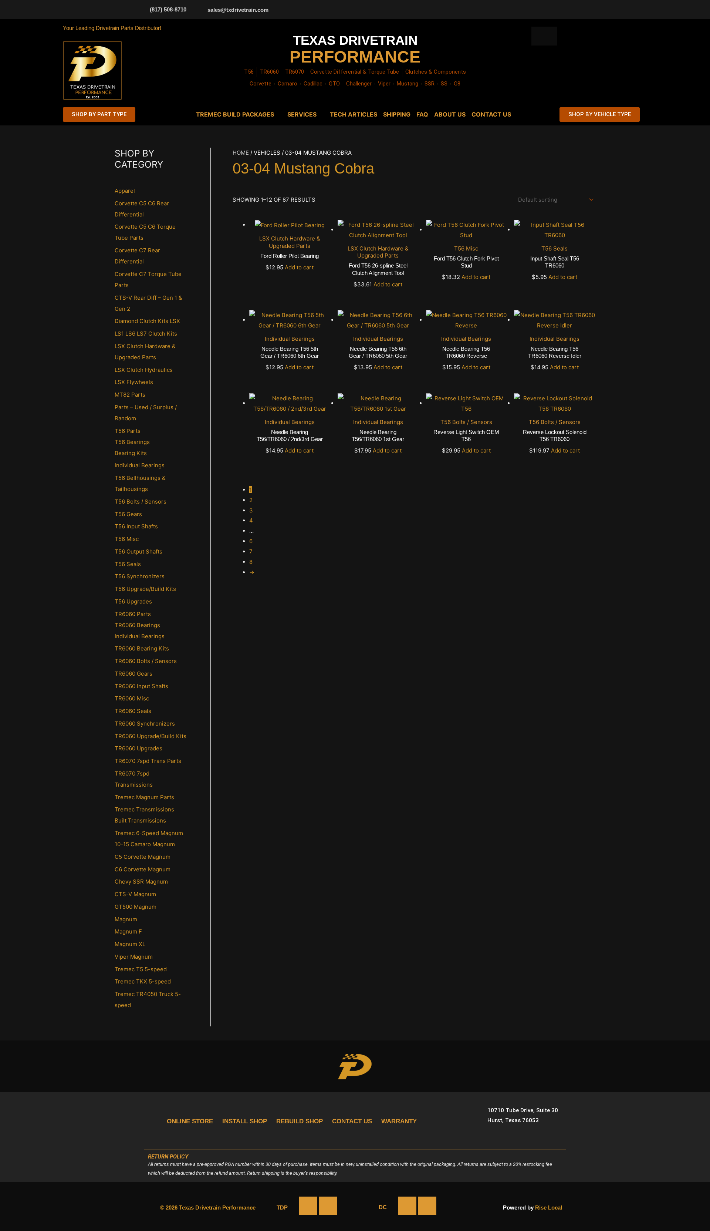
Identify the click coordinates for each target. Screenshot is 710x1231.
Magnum (126, 919)
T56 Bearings (132, 441)
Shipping (396, 114)
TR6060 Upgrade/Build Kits (150, 736)
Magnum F (128, 931)
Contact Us (491, 114)
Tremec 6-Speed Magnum (149, 833)
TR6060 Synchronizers (145, 723)
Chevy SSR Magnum (141, 881)
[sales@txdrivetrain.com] (198, 10)
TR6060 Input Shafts (141, 686)
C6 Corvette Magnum (142, 869)
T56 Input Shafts (136, 526)
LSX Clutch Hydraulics (144, 369)
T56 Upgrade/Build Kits (145, 588)
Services (302, 114)
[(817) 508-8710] (140, 9)
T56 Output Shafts (138, 551)
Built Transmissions (140, 820)
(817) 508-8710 (168, 9)
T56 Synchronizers (140, 576)
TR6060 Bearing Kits (142, 648)
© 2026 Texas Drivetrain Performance (208, 1207)
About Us (450, 114)
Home (241, 152)
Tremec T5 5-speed (141, 969)
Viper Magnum (134, 956)
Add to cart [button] (299, 267)
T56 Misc (127, 538)
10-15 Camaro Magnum (145, 844)
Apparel (125, 190)
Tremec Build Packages (235, 114)
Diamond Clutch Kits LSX (147, 320)
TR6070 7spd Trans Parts (148, 760)
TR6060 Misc (132, 698)
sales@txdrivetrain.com (237, 10)
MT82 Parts (130, 394)
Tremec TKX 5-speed (143, 981)
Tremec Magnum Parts (144, 797)
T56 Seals (128, 564)
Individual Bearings (140, 465)
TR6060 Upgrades (138, 748)
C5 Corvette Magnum (142, 856)
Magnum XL (130, 944)
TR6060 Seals (133, 710)
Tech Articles (353, 114)
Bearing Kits (131, 453)
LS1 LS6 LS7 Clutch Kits (146, 333)
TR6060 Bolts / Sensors (146, 661)
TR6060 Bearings (137, 625)
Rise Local (548, 1207)
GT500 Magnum (135, 906)
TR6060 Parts (133, 614)
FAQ (422, 114)
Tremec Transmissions (144, 809)
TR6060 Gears (133, 673)
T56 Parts (128, 430)
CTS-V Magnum (135, 894)
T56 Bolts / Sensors (140, 501)
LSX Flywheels (134, 382)
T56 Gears (128, 514)
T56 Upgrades (133, 601)
